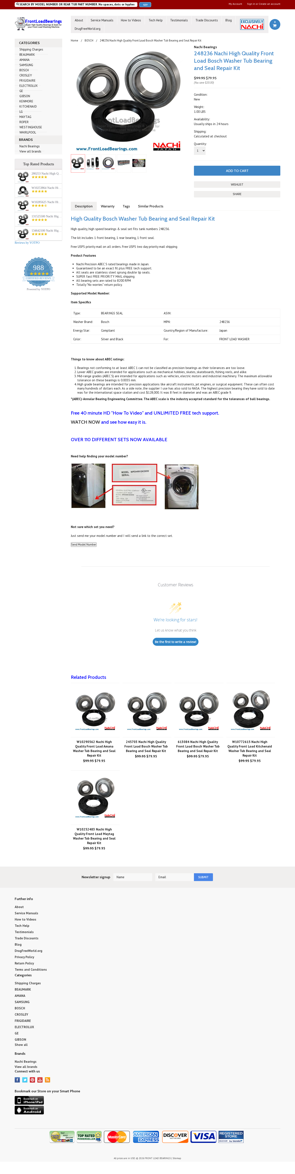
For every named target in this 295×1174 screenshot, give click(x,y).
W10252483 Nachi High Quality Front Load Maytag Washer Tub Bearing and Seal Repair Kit (94, 836)
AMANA (24, 60)
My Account (235, 3)
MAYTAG (25, 117)
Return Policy (24, 963)
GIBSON (24, 96)
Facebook (17, 1080)
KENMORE (26, 101)
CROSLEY (25, 75)
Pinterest (32, 1080)
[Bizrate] (240, 1144)
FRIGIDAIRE (27, 80)
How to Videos (131, 20)
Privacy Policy (24, 957)
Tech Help (156, 20)
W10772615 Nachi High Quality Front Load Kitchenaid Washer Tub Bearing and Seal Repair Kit (249, 748)
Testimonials (179, 20)
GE (21, 91)
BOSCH (24, 70)
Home (74, 40)
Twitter (25, 1080)
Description (84, 206)
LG (21, 112)
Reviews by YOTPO (27, 242)
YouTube (40, 1080)
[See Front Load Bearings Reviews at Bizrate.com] (232, 1139)
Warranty (107, 206)
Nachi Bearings (29, 146)
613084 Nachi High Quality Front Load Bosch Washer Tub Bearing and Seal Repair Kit (198, 746)
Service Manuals (102, 20)
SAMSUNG (26, 65)
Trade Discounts (206, 20)
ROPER (24, 122)
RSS (47, 1080)
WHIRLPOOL (27, 132)
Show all (21, 1045)
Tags (126, 206)
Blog (228, 20)
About (79, 20)
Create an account (269, 3)
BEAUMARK (27, 54)
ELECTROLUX (28, 86)
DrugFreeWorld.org (87, 29)
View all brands (30, 151)
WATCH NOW (86, 422)
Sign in (251, 3)
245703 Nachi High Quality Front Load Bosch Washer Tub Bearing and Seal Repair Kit (146, 746)
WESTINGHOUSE (30, 127)
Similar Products (150, 206)
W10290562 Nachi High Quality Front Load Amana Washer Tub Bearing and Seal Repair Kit (94, 748)
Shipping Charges (31, 49)
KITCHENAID (28, 106)
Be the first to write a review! (175, 642)
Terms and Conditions (31, 969)
